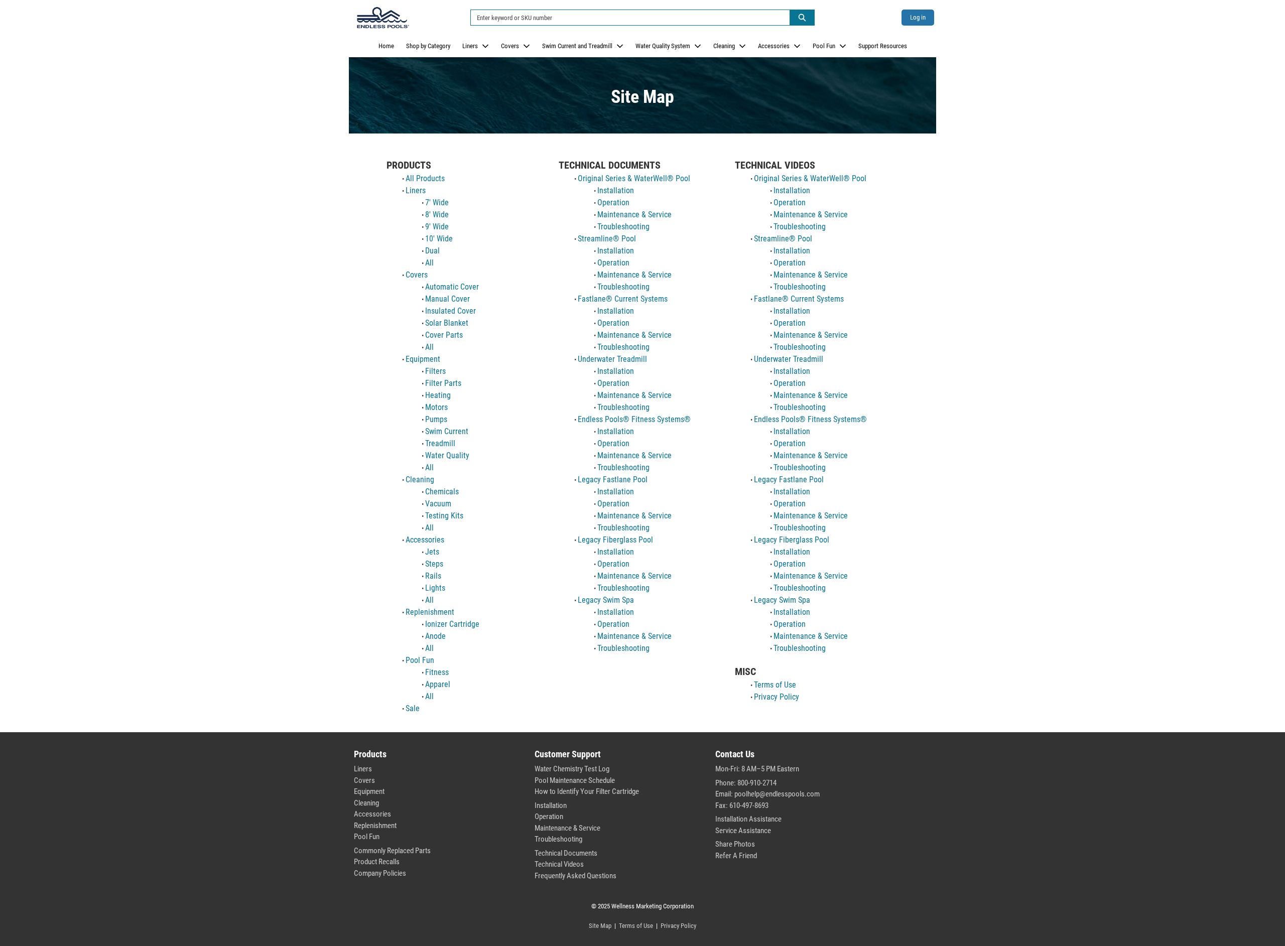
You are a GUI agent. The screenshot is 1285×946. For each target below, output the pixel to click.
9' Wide (437, 226)
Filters (435, 371)
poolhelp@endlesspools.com (777, 793)
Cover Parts (444, 335)
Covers (510, 46)
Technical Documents (566, 853)
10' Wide (439, 238)
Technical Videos (559, 864)
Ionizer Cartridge (452, 624)
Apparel (437, 684)
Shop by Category (428, 46)
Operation (613, 202)
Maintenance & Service (634, 214)
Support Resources (882, 46)
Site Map (600, 925)
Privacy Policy (776, 697)
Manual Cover (447, 299)
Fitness (437, 672)
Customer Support (568, 754)
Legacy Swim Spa (606, 600)
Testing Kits (444, 515)
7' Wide (437, 202)
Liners (470, 46)
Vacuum (438, 503)
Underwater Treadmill (612, 359)
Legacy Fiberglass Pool (615, 540)
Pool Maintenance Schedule (575, 780)
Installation (615, 190)
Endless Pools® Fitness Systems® (634, 419)
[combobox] (626, 17)
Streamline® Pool (607, 238)
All (429, 262)
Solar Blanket (446, 323)
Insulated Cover (450, 311)
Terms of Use (775, 685)
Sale (413, 708)
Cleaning (724, 46)
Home (386, 46)
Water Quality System (662, 46)
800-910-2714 (757, 782)
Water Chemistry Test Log (572, 768)
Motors (436, 407)
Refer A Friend (736, 855)
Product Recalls (377, 861)
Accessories (774, 46)
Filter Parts (443, 383)
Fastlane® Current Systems (623, 299)
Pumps (436, 419)
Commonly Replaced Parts (392, 850)
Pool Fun (824, 46)
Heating (438, 395)
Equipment (423, 359)
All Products (425, 178)
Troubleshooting (623, 226)
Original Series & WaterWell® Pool (634, 178)
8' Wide (437, 214)
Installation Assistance (748, 819)
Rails (433, 576)
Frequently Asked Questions (575, 875)
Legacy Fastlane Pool (613, 479)
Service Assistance (743, 830)
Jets (432, 552)
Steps (434, 564)
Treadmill (440, 443)
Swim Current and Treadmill (577, 46)
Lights (435, 588)
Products (370, 754)
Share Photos (735, 844)
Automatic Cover (452, 287)
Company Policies (380, 873)
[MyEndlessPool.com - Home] (383, 18)
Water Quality (447, 455)
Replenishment (430, 612)
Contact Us (734, 754)
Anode (435, 636)
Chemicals (442, 491)
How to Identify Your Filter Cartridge (587, 791)
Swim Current (446, 431)
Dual (432, 250)
